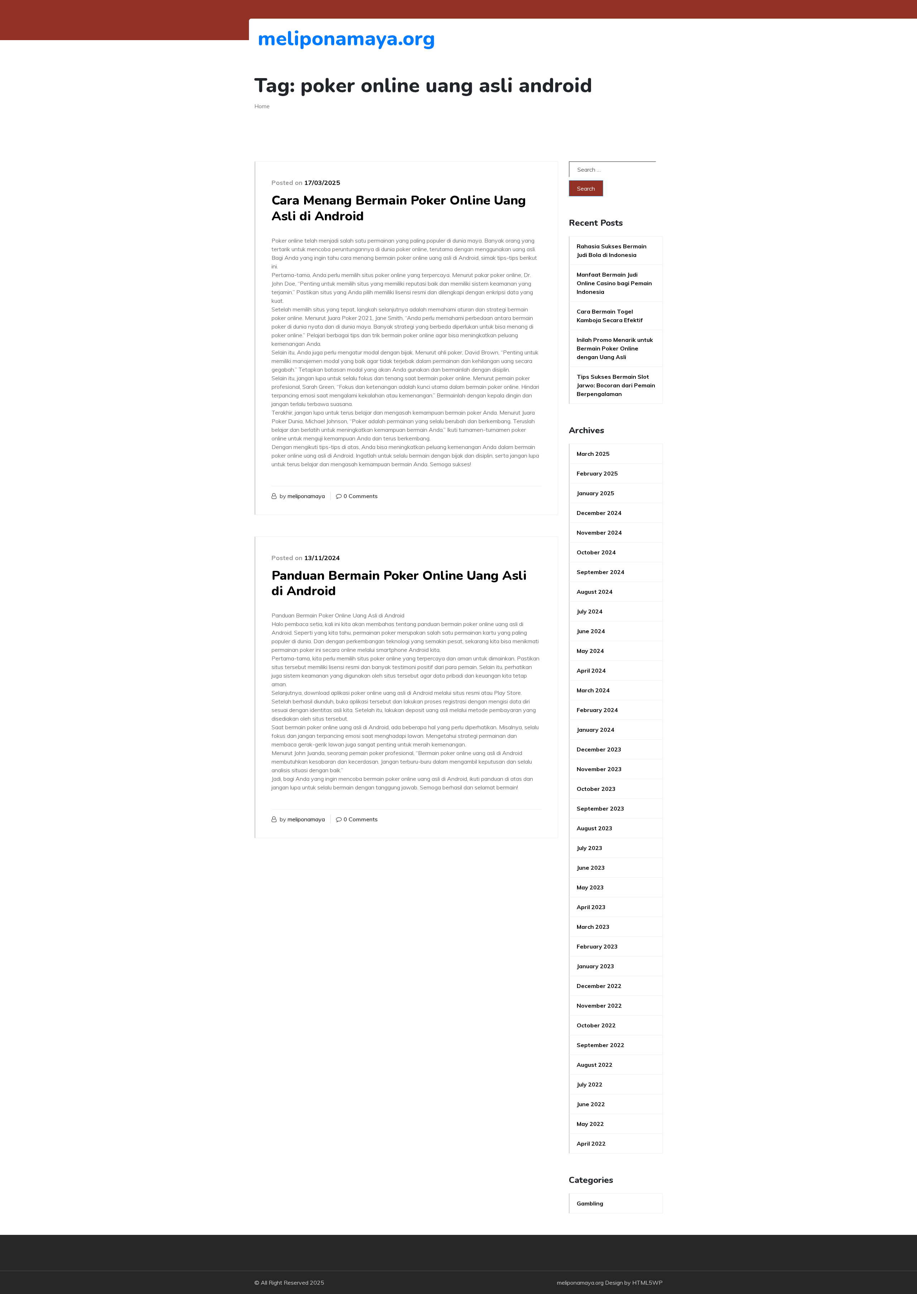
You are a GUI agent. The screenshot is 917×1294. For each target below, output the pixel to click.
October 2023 (596, 788)
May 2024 (590, 650)
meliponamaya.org (297, 38)
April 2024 (591, 670)
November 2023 (599, 769)
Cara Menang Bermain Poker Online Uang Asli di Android (399, 208)
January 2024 (595, 729)
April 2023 (591, 907)
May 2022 (590, 1123)
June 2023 (591, 867)
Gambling (590, 1203)
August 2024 (595, 591)
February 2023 (597, 946)
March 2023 (593, 926)
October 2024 (596, 552)
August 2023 (595, 828)
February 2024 (597, 709)
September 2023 (600, 808)
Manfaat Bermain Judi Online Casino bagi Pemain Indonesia (614, 283)
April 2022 (591, 1143)
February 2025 (597, 473)
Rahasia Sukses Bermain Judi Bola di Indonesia (612, 250)
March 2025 (593, 453)
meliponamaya (306, 496)
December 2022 (599, 985)
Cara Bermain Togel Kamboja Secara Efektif (610, 316)
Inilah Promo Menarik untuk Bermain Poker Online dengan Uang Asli (615, 348)
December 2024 (599, 512)
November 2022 (599, 1005)
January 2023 (595, 966)
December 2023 (599, 749)
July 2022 (589, 1084)
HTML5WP (647, 1282)
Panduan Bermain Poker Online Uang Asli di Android (399, 583)
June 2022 (591, 1104)
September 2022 (600, 1045)
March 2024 (593, 690)
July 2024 (589, 611)
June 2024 (591, 631)
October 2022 (596, 1025)
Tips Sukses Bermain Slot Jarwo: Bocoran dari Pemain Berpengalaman (616, 385)
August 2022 (595, 1064)
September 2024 (600, 572)
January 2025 (595, 493)
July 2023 (589, 847)
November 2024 (599, 532)
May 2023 (590, 887)
